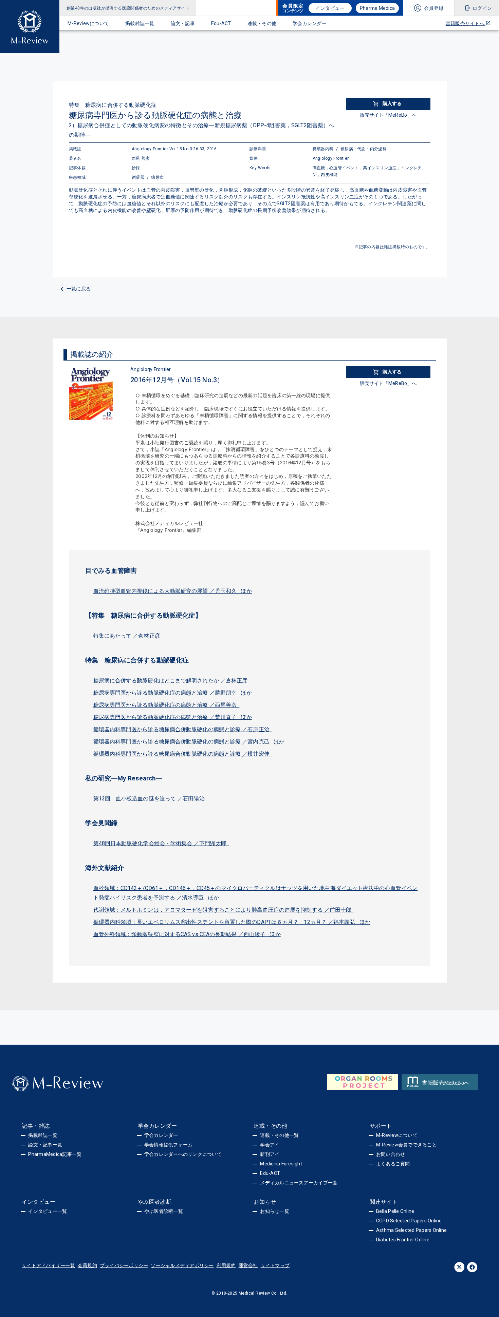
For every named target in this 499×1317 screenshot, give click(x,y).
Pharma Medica (377, 8)
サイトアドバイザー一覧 (48, 1265)
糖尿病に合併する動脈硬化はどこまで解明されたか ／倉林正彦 (172, 680)
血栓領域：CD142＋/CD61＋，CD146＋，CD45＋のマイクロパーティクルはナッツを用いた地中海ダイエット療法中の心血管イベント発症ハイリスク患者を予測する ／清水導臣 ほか (255, 893)
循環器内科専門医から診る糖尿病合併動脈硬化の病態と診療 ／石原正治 (183, 729)
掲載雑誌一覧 (139, 23)
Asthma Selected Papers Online (411, 1230)
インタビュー (330, 8)
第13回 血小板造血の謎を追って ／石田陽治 (150, 798)
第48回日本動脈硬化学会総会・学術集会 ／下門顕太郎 (161, 843)
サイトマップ (275, 1265)
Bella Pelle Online (395, 1211)
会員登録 (433, 8)
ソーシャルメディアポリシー (182, 1265)
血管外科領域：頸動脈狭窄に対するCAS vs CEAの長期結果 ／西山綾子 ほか (187, 934)
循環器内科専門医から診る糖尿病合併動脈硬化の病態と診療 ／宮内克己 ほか (189, 741)
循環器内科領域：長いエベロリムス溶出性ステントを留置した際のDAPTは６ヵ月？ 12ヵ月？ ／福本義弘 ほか (232, 922)
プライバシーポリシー (124, 1265)
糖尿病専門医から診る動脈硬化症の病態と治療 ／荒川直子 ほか (172, 717)
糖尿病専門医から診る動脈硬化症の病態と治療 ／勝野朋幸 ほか (172, 693)
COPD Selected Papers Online (409, 1220)
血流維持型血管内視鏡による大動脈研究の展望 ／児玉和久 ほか (172, 591)
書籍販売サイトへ (465, 23)
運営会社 (248, 1265)
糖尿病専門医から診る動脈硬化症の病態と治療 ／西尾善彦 (166, 705)
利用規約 (226, 1265)
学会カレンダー (310, 23)
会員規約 (87, 1265)
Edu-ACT (221, 23)
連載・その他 (262, 23)
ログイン (482, 8)
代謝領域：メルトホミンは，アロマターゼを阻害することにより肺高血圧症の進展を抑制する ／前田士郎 (223, 910)
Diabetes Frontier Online (402, 1239)
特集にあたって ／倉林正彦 (128, 636)
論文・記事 (183, 23)
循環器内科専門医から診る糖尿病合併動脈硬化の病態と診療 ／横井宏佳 (183, 754)
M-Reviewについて (88, 23)
